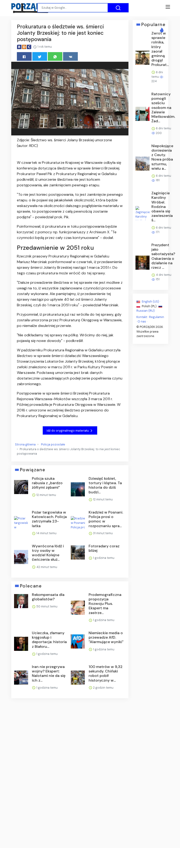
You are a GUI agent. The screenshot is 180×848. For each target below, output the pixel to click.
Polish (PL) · (149, 306)
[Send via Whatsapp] (55, 56)
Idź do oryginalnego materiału (68, 431)
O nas (142, 321)
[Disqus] (70, 764)
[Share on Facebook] (24, 56)
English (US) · (150, 301)
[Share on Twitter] (39, 56)
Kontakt (141, 317)
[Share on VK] (70, 56)
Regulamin (156, 317)
